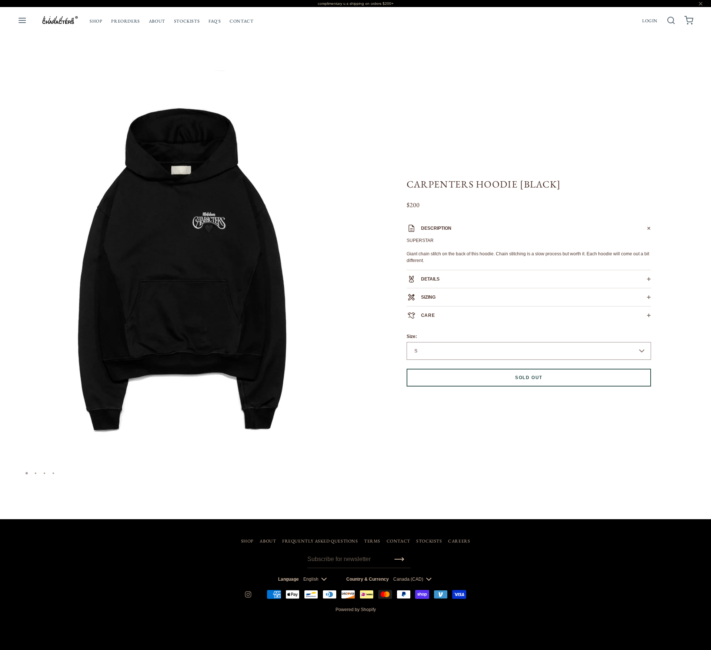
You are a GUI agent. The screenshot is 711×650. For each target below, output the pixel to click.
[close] (671, 20)
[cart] (689, 20)
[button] (338, 79)
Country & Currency (367, 579)
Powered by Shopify (356, 609)
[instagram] (248, 594)
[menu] (22, 20)
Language (288, 579)
